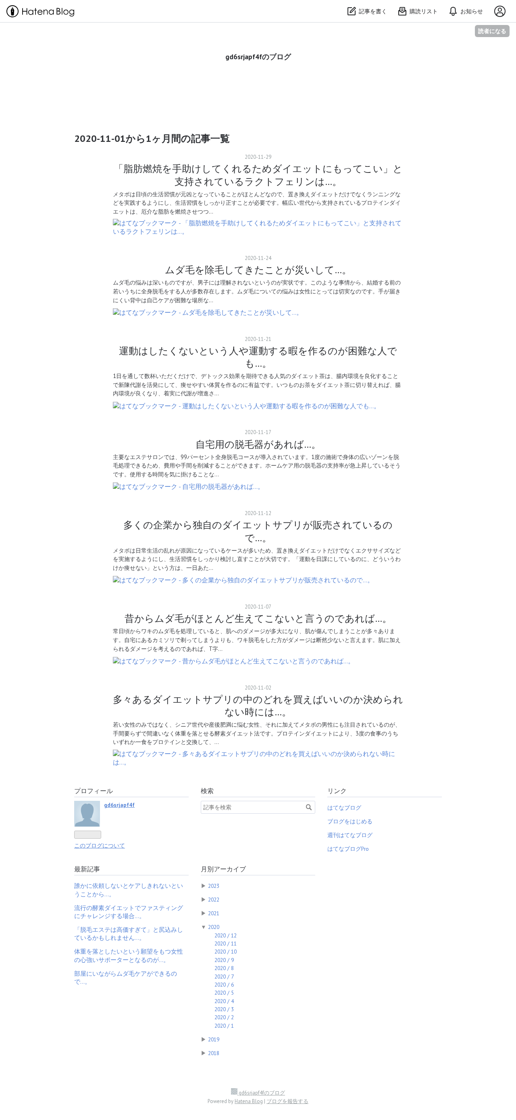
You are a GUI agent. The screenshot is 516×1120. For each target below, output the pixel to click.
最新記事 (87, 869)
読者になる (492, 30)
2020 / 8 (224, 968)
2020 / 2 (224, 1017)
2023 (213, 885)
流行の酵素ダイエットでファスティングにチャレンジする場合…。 (128, 912)
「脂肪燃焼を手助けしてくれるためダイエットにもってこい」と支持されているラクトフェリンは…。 (258, 174)
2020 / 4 (224, 1001)
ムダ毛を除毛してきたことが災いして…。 (258, 270)
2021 (213, 913)
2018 (213, 1053)
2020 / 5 (224, 992)
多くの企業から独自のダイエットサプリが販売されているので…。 (258, 531)
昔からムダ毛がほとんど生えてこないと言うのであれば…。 (258, 618)
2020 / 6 (224, 984)
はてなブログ (344, 807)
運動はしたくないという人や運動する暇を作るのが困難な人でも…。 (258, 357)
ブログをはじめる (349, 821)
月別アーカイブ (223, 869)
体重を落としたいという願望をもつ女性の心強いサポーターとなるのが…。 (128, 955)
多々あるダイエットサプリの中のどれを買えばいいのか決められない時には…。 (258, 705)
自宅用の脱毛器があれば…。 (258, 444)
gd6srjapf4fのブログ (258, 56)
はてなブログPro (348, 848)
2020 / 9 (224, 960)
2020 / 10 (225, 951)
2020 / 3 (224, 1009)
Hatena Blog (249, 1101)
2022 (213, 899)
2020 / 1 (224, 1025)
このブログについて (99, 845)
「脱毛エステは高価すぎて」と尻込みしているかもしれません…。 (128, 933)
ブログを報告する (287, 1101)
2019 (213, 1039)
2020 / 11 (225, 943)
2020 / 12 (225, 935)
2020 (213, 927)
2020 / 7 (224, 976)
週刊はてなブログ (349, 835)
